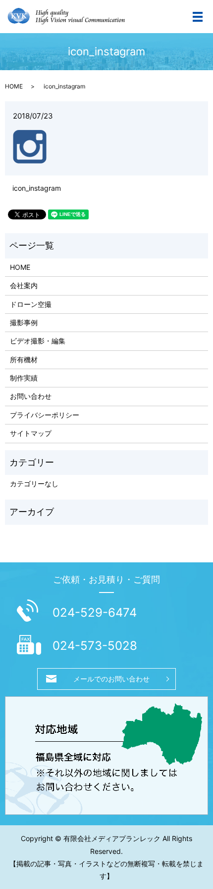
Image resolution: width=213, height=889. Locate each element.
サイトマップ (31, 433)
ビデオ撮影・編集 (37, 341)
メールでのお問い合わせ (111, 679)
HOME (14, 86)
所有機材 (24, 359)
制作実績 (24, 378)
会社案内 (24, 285)
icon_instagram (36, 188)
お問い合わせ (31, 396)
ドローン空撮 (31, 304)
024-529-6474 (95, 612)
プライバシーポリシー (44, 415)
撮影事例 (24, 322)
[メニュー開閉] (198, 17)
